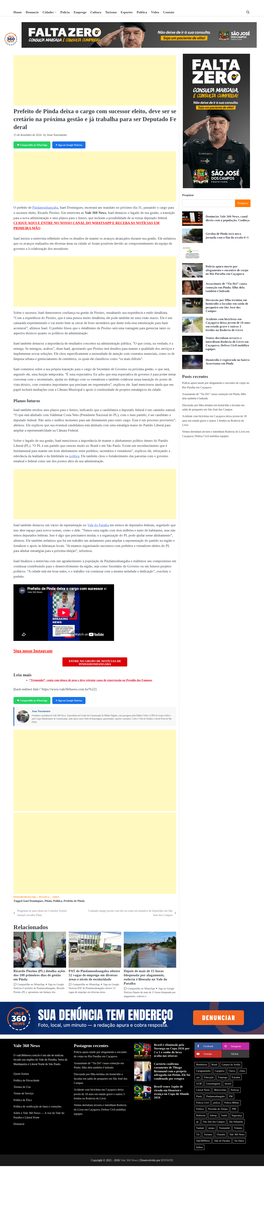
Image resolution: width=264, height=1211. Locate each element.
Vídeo (155, 12)
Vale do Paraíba (98, 525)
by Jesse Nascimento (55, 134)
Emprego (80, 12)
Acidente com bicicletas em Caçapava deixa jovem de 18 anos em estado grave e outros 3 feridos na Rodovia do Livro (228, 324)
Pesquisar (188, 195)
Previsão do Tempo (218, 1108)
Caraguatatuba (203, 1070)
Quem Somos (21, 1073)
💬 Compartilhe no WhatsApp (32, 145)
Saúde (224, 1115)
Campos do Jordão (231, 1064)
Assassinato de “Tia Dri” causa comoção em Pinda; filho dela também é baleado (226, 287)
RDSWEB (167, 1160)
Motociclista (220, 1089)
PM (231, 1096)
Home (17, 12)
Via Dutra (239, 1140)
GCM (199, 1083)
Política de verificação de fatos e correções (37, 1106)
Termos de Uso (22, 1087)
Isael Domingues (33, 901)
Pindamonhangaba (45, 207)
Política (142, 12)
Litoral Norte (203, 1089)
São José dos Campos (214, 1121)
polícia (216, 1102)
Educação (209, 1077)
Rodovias (200, 1115)
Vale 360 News (236, 1134)
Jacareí (227, 1083)
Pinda (48, 901)
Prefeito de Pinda (74, 901)
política (74, 456)
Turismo (111, 12)
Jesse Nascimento (41, 711)
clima (242, 1070)
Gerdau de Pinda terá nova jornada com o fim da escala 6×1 (227, 235)
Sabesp (213, 1115)
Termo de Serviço (23, 1093)
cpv (198, 1077)
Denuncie (32, 12)
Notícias (235, 1089)
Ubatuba (221, 1134)
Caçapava (219, 1070)
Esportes (127, 12)
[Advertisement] (94, 80)
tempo (211, 1128)
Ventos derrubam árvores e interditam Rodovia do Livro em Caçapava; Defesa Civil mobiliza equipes (100, 1110)
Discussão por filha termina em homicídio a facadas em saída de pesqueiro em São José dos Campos (227, 305)
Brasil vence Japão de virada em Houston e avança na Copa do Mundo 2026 (171, 1092)
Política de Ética (22, 1100)
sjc (197, 1121)
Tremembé (224, 1128)
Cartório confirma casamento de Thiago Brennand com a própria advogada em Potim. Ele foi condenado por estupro (172, 1071)
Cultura (95, 12)
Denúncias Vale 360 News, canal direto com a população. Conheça (228, 218)
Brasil (214, 1064)
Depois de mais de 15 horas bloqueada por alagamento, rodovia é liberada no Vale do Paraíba (145, 977)
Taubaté (200, 1128)
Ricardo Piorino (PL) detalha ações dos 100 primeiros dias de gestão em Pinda (39, 975)
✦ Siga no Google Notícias (68, 145)
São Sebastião (236, 1121)
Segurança (236, 1115)
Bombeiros (201, 1064)
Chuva (232, 1070)
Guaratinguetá (213, 1083)
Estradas (236, 1077)
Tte (198, 1134)
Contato (168, 12)
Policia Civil (202, 1102)
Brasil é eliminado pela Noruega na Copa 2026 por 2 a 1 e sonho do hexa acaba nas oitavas (172, 1050)
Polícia (65, 12)
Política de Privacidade (26, 1080)
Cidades (48, 12)
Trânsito (238, 1128)
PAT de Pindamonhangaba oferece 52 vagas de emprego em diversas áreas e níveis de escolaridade (94, 975)
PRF (234, 1108)
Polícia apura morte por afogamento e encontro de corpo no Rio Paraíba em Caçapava (227, 270)
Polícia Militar (231, 1102)
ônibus (199, 1147)
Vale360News (203, 1140)
